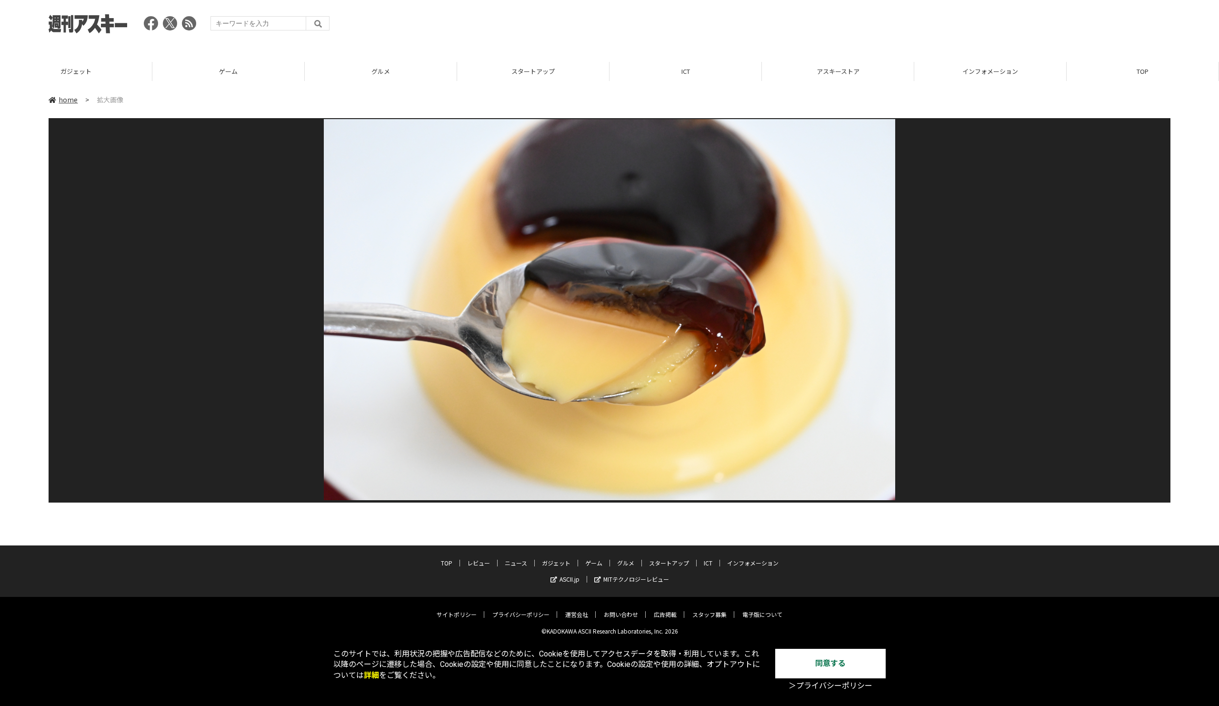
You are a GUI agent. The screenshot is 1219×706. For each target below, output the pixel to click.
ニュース (516, 563)
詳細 (371, 675)
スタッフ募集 (709, 614)
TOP (1143, 71)
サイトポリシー (457, 614)
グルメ (380, 71)
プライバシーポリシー (521, 614)
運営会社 (576, 614)
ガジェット (75, 71)
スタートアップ (533, 71)
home (68, 99)
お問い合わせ (621, 614)
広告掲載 (665, 614)
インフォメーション (990, 71)
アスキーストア (838, 71)
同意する (830, 663)
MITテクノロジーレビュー (636, 579)
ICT (685, 71)
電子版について (762, 614)
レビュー (478, 563)
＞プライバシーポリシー (830, 685)
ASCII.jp (570, 579)
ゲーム (228, 71)
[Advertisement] (997, 26)
